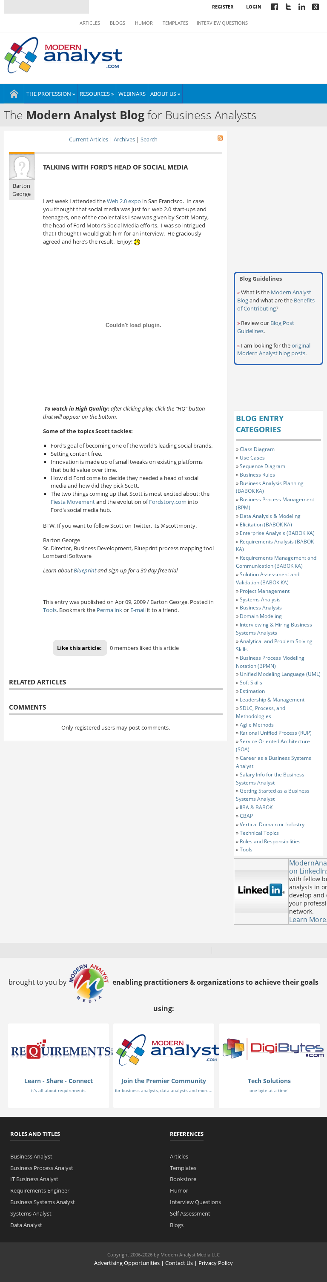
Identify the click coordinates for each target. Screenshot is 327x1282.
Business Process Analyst (41, 1168)
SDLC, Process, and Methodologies (260, 712)
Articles (90, 23)
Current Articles (88, 139)
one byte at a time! (269, 1090)
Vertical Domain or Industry (272, 824)
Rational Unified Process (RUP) (276, 732)
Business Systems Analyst (42, 1202)
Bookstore (183, 1179)
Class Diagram (257, 449)
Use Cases (252, 457)
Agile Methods (257, 724)
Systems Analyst (31, 1213)
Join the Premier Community (163, 1081)
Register (222, 6)
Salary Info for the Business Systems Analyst (270, 778)
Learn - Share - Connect (58, 1081)
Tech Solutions (269, 1081)
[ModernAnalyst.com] (168, 1049)
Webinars (132, 94)
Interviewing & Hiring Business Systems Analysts (274, 628)
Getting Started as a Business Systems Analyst (273, 794)
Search (149, 139)
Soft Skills (251, 682)
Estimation (252, 691)
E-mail (138, 610)
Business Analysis (261, 607)
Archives (124, 139)
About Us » (165, 94)
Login (253, 6)
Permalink (109, 610)
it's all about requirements (58, 1090)
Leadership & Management (272, 699)
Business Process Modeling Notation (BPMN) (270, 662)
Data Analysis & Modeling (270, 516)
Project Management (265, 591)
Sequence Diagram (262, 466)
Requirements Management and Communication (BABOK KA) (276, 561)
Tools (50, 610)
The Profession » (50, 94)
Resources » (97, 94)
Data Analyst (26, 1225)
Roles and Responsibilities (270, 841)
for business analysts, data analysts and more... (163, 1090)
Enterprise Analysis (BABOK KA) (277, 533)
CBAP (246, 815)
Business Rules (257, 474)
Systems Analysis (260, 599)
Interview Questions (222, 23)
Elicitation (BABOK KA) (266, 524)
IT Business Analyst (34, 1179)
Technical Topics (259, 832)
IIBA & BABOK (256, 807)
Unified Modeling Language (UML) (280, 674)
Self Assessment (190, 1213)
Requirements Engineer (39, 1190)
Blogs (117, 23)
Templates (175, 23)
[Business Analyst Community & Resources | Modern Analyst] (63, 54)
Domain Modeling (261, 616)
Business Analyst (31, 1156)
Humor (144, 23)
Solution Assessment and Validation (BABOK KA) (267, 578)
